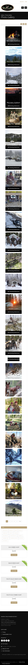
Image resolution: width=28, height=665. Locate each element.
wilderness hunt (6, 538)
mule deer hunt (5, 535)
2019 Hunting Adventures (13, 332)
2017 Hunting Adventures (13, 291)
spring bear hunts (13, 535)
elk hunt (10, 533)
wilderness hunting (14, 538)
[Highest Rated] (26, 24)
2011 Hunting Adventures (13, 167)
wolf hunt (21, 538)
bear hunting (5, 530)
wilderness (20, 535)
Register (22, 1)
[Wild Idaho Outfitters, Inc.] (7, 7)
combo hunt (5, 533)
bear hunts (11, 530)
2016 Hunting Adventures (13, 270)
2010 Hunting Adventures (13, 147)
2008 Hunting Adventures (13, 106)
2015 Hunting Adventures (13, 250)
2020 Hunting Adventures (13, 353)
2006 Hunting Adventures (13, 64)
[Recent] (21, 24)
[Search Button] (22, 8)
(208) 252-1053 (6, 648)
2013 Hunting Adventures (13, 209)
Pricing (4, 632)
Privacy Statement (6, 663)
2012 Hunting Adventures (13, 188)
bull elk (20, 530)
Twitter (9, 641)
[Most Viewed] (23, 24)
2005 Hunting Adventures (13, 44)
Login (26, 1)
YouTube (4, 641)
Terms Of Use (22, 662)
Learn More (14, 555)
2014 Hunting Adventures (13, 229)
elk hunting (16, 533)
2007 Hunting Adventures (13, 85)
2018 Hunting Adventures (13, 312)
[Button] (26, 7)
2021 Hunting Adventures (13, 359)
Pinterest (6, 641)
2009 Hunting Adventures (13, 126)
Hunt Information (6, 650)
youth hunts (5, 540)
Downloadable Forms (7, 634)
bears (16, 530)
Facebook (2, 641)
